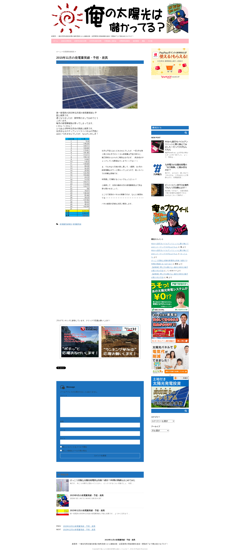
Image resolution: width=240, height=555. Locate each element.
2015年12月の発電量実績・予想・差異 (87, 510)
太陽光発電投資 (66, 41)
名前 (62, 421)
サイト (62, 438)
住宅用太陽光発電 (95, 41)
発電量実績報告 (124, 41)
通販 (143, 41)
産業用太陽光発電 (80, 41)
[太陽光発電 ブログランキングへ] (80, 341)
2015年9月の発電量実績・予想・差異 (87, 495)
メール (62, 430)
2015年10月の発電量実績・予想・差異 (79, 526)
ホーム (55, 41)
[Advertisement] (123, 131)
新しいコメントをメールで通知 (74, 447)
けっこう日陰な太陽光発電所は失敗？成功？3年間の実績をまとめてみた (102, 480)
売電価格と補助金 (110, 41)
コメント (63, 396)
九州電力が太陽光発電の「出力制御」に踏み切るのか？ (176, 167)
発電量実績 (76, 224)
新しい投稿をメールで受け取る (74, 451)
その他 (150, 41)
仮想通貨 (136, 41)
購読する (158, 128)
